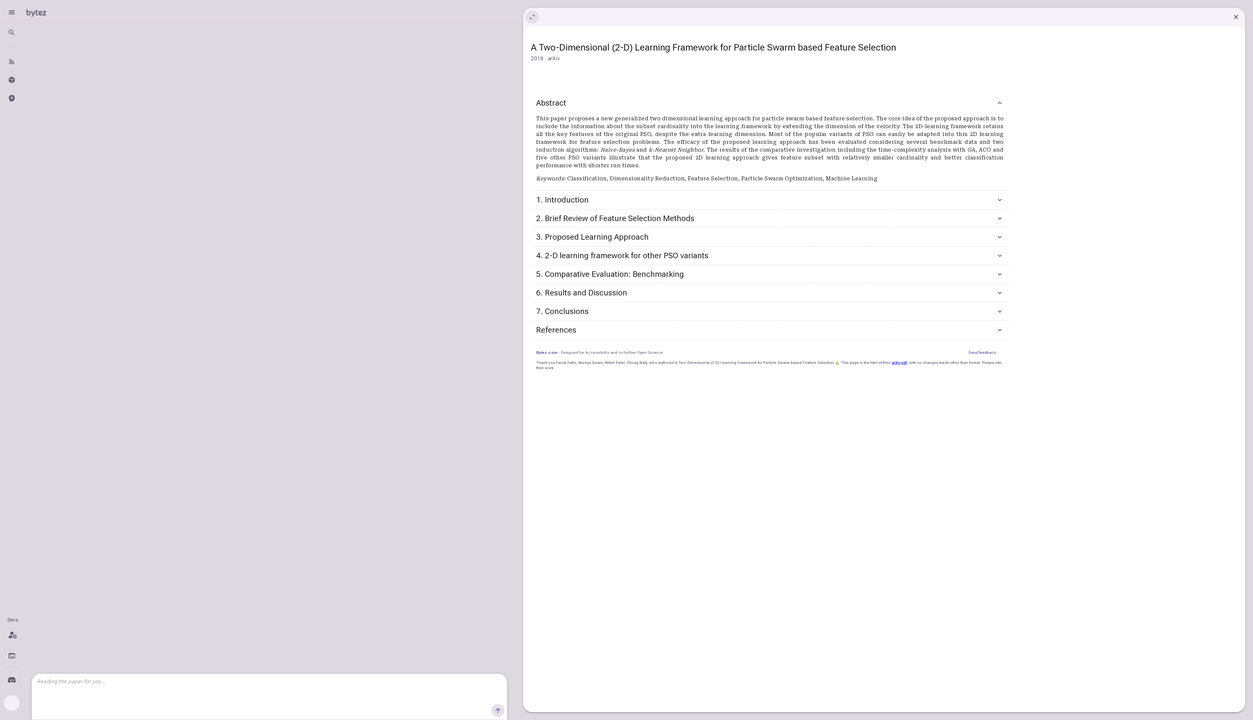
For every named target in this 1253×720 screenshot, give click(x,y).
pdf (904, 363)
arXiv (896, 363)
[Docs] (12, 656)
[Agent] (12, 98)
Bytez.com (546, 352)
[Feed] (12, 61)
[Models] (12, 80)
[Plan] (12, 635)
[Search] (12, 32)
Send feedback (982, 352)
